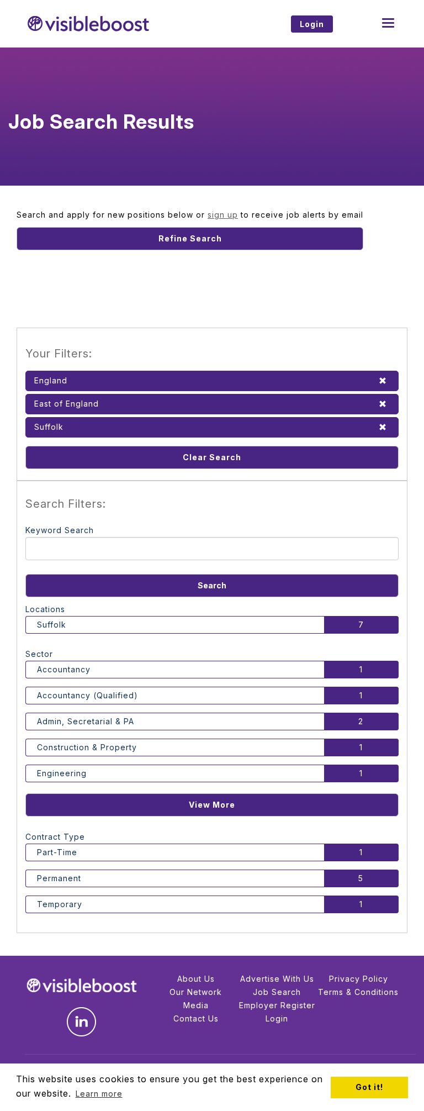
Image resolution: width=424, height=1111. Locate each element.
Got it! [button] (369, 1087)
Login (277, 1018)
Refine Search (190, 238)
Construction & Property (87, 747)
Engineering (62, 773)
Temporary (59, 904)
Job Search (277, 992)
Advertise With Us (277, 978)
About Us (196, 978)
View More (212, 804)
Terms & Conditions (358, 992)
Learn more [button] (99, 1093)
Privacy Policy (358, 978)
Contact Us (196, 1018)
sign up (223, 214)
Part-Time (57, 852)
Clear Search (212, 457)
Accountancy (64, 669)
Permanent (59, 878)
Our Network (195, 992)
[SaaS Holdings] (114, 23)
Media (196, 1005)
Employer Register (277, 1005)
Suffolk (51, 624)
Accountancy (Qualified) (87, 695)
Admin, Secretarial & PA (85, 721)
